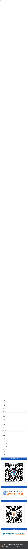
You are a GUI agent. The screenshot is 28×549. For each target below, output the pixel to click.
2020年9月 (4, 432)
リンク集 (14, 487)
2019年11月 (4, 443)
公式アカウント (14, 501)
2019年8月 (4, 449)
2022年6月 (4, 411)
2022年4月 (4, 413)
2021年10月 (4, 424)
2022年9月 (4, 403)
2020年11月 (4, 430)
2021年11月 (4, 422)
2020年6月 (4, 435)
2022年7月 (4, 408)
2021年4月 (4, 427)
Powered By (14, 529)
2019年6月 (4, 451)
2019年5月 (4, 454)
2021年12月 (4, 419)
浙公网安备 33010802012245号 (10, 546)
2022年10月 (4, 400)
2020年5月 (4, 438)
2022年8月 (4, 405)
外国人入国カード (14, 459)
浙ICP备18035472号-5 (21, 546)
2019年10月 (4, 446)
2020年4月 (4, 441)
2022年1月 (4, 416)
